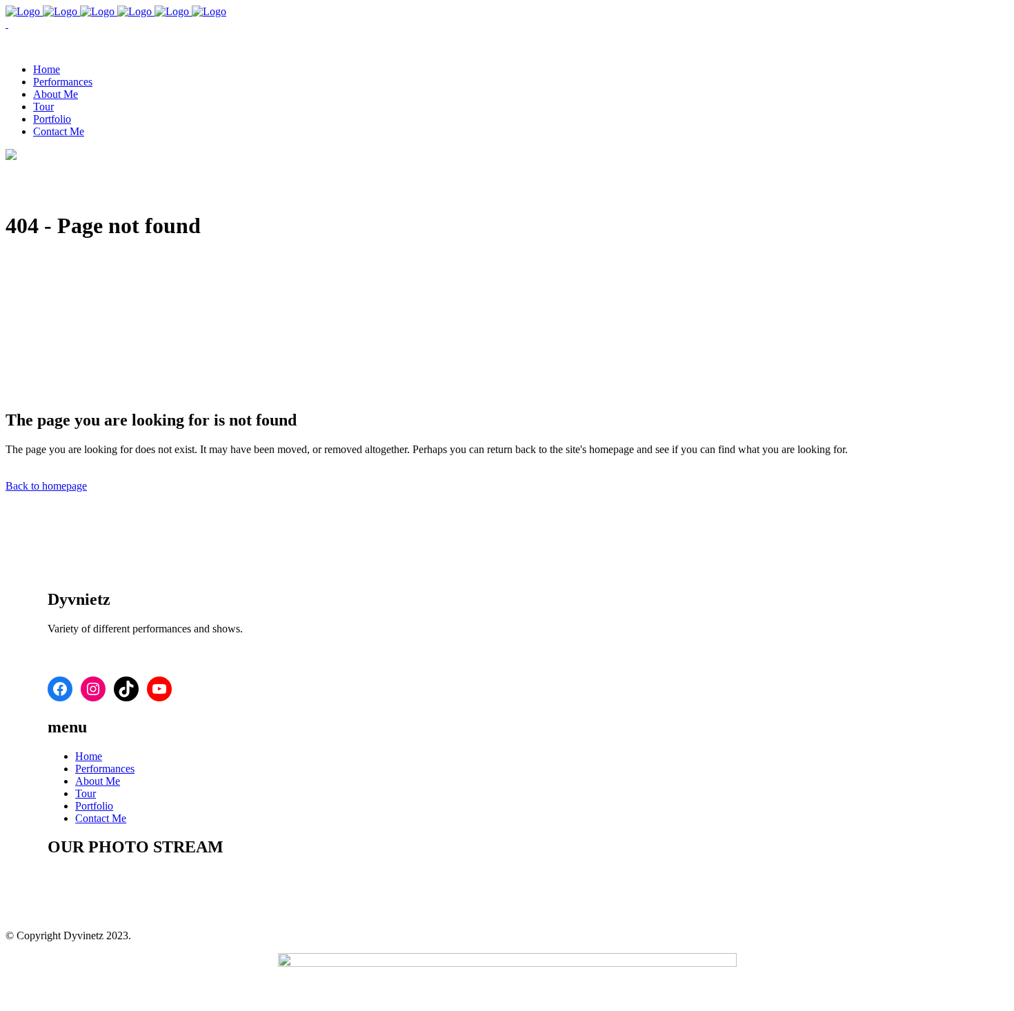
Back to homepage (46, 486)
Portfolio (94, 806)
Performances (105, 768)
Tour (85, 793)
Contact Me (100, 818)
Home (88, 756)
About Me (97, 781)
